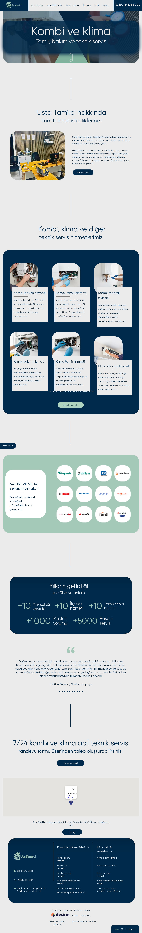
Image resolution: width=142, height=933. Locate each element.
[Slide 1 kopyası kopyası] (64, 691)
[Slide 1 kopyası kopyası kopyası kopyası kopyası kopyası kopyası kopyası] (79, 691)
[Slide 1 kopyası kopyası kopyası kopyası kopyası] (72, 691)
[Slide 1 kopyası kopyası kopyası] (67, 691)
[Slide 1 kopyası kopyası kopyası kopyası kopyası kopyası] (74, 691)
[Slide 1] (59, 691)
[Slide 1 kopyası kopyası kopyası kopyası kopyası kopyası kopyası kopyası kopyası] (82, 691)
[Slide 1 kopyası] (62, 691)
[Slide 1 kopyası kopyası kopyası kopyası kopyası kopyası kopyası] (77, 691)
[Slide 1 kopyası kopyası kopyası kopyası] (69, 691)
